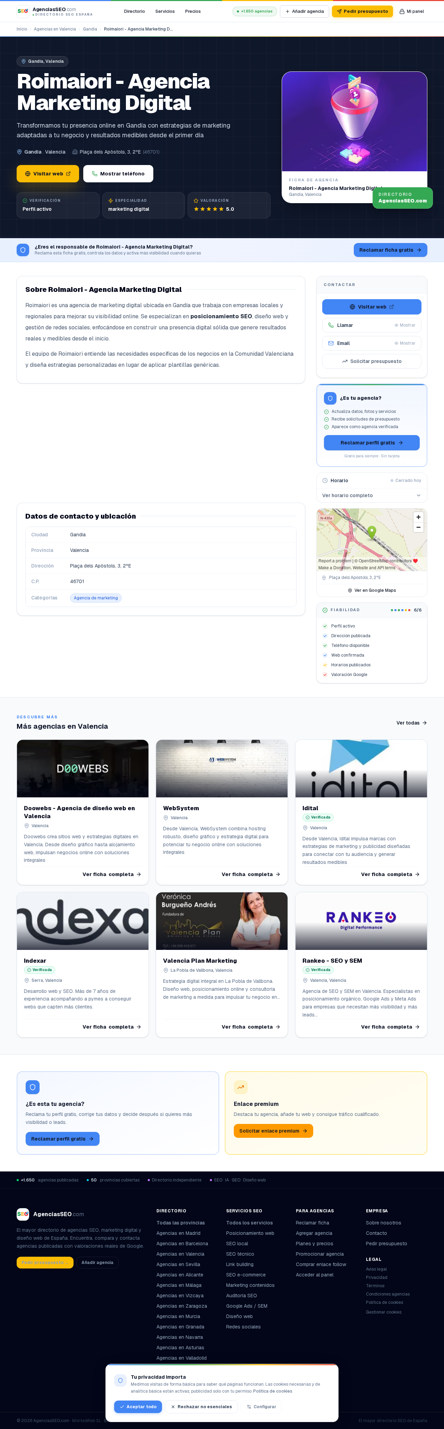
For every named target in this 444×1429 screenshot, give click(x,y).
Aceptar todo (141, 1407)
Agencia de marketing (96, 598)
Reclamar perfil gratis (368, 443)
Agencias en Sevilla (178, 1264)
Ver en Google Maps (375, 590)
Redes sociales (243, 1327)
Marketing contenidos (250, 1285)
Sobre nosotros (383, 1223)
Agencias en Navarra (179, 1337)
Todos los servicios (249, 1223)
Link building (240, 1264)
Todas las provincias (180, 1223)
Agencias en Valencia (55, 29)
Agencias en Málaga (179, 1285)
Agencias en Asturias (180, 1347)
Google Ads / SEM (246, 1306)
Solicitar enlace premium (269, 1131)
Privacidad (376, 1277)
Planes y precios (314, 1243)
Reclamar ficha (312, 1223)
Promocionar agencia (320, 1254)
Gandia (90, 29)
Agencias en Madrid (178, 1233)
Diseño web (239, 1316)
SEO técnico (240, 1254)
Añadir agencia (308, 11)
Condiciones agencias (388, 1294)
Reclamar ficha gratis (386, 250)
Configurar (265, 1407)
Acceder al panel (314, 1275)
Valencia (55, 152)
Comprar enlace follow (321, 1264)
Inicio (22, 29)
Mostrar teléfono (122, 174)
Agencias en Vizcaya (180, 1295)
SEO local (237, 1243)
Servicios (165, 11)
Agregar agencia (314, 1233)
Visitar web (48, 174)
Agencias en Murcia (178, 1316)
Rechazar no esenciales (205, 1407)
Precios (193, 11)
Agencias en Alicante (179, 1275)
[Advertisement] (161, 443)
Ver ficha (108, 874)
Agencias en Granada (180, 1327)
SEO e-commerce (246, 1275)
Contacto (376, 1233)
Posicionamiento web (250, 1233)
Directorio (134, 11)
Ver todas (408, 723)
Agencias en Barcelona (182, 1243)
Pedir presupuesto (366, 11)
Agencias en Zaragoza (181, 1306)
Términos (375, 1286)
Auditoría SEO (241, 1295)
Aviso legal (376, 1269)
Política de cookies (384, 1302)
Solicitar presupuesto (376, 361)
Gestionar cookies (383, 1312)
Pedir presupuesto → (45, 1262)
